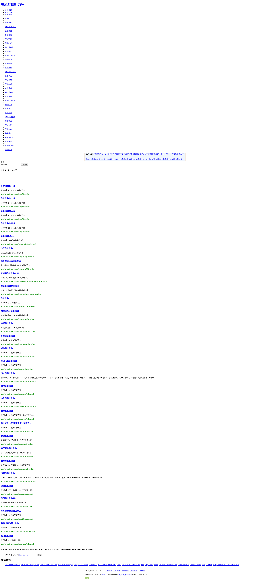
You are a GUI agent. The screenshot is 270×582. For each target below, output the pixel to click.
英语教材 (8, 68)
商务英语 (128, 159)
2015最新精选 (11, 511)
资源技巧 (8, 88)
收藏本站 (8, 12)
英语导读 (8, 133)
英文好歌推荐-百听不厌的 (16, 423)
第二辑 (8, 198)
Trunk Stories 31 (183, 565)
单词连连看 (9, 137)
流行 (7, 248)
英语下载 (8, 39)
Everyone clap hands (81, 565)
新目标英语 (136, 159)
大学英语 (146, 154)
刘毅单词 (178, 159)
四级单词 (175, 154)
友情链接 (125, 571)
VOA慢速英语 (10, 27)
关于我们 (108, 571)
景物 (142, 565)
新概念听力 (98, 154)
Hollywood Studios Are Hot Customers (226, 565)
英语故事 (94, 159)
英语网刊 (8, 141)
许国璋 (117, 154)
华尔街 (88, 159)
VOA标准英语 (10, 72)
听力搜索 (8, 109)
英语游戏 (8, 80)
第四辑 (8, 223)
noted (156, 565)
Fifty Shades (149, 565)
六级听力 (167, 154)
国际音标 (139, 154)
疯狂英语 (110, 154)
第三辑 (8, 211)
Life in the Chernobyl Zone (168, 565)
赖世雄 (158, 159)
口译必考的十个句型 (12, 565)
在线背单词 (9, 92)
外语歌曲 (8, 35)
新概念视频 (131, 154)
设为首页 (8, 10)
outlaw (119, 565)
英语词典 (8, 96)
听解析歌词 (10, 286)
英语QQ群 (9, 125)
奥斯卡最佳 (10, 523)
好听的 (8, 336)
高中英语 (153, 154)
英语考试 (8, 84)
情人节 (8, 373)
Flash (7, 236)
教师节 (8, 461)
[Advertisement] (39, 178)
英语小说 (8, 43)
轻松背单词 (9, 47)
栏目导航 (116, 571)
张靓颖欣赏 (10, 273)
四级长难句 (102, 565)
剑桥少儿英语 (120, 159)
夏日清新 (9, 361)
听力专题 (8, 63)
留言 (103, 574)
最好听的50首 (11, 261)
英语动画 (8, 76)
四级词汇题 (126, 565)
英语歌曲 (8, 31)
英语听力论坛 (10, 55)
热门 (7, 536)
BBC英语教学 (10, 117)
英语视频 (8, 121)
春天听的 (9, 448)
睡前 (7, 486)
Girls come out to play (65, 565)
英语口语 (123, 154)
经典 (7, 348)
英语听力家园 (10, 100)
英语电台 (8, 129)
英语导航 (8, 113)
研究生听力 (103, 159)
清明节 (8, 473)
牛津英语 (171, 159)
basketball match (195, 565)
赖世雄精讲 (10, 311)
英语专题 (133, 571)
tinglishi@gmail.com (125, 574)
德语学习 (8, 105)
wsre (203, 565)
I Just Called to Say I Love (30, 565)
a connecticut (93, 565)
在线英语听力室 (12, 4)
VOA (105, 154)
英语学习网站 (10, 146)
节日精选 (9, 498)
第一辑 (8, 186)
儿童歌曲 (144, 159)
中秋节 (8, 398)
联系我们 (8, 15)
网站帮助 (142, 571)
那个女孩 (209, 565)
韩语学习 (8, 60)
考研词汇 (110, 159)
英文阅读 (8, 51)
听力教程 (8, 23)
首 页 (7, 18)
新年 (7, 411)
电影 (7, 323)
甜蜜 (7, 386)
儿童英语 (151, 159)
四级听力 (160, 154)
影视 (7, 436)
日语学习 (8, 150)
